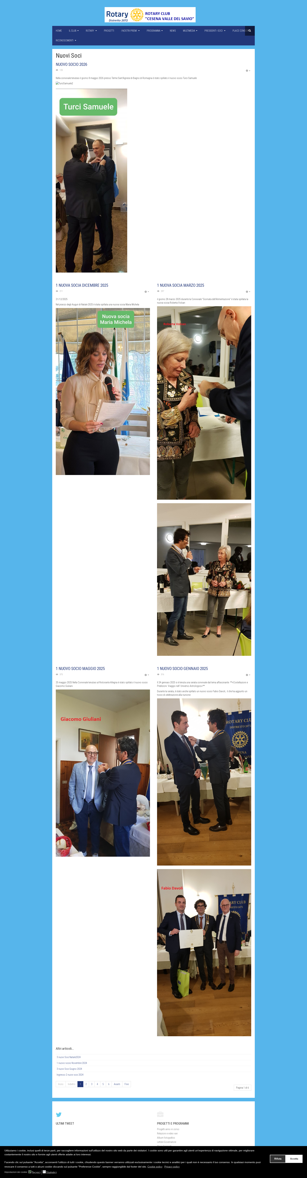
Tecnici (36, 1172)
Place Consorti (241, 30)
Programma (153, 30)
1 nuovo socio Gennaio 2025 (182, 668)
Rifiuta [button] (277, 1159)
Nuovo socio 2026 (71, 64)
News (173, 30)
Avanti (117, 1084)
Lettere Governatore (166, 1142)
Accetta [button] (294, 1159)
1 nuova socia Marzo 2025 (180, 285)
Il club (72, 30)
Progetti (109, 30)
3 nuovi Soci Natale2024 (69, 1057)
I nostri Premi (129, 30)
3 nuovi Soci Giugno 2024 (69, 1068)
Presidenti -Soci (213, 30)
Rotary (90, 30)
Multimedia (189, 30)
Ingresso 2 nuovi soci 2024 (70, 1074)
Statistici (51, 1172)
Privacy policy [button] (172, 1166)
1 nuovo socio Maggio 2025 (80, 668)
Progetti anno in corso (168, 1129)
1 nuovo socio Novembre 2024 (72, 1063)
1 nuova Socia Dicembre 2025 (82, 285)
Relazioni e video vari (167, 1133)
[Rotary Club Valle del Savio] (150, 14)
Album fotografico (166, 1137)
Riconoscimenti (65, 40)
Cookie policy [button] (154, 1166)
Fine (127, 1084)
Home (59, 30)
